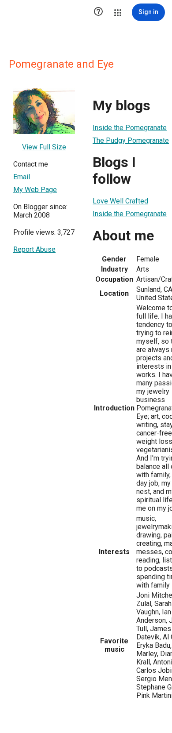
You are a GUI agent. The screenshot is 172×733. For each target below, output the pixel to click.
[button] (98, 12)
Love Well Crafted (120, 201)
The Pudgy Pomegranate (131, 140)
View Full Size (44, 147)
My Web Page (35, 189)
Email (21, 177)
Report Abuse (34, 249)
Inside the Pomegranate (130, 127)
